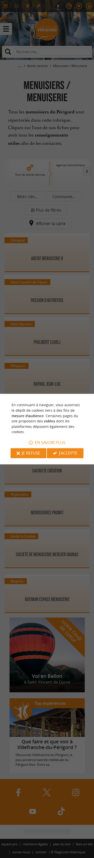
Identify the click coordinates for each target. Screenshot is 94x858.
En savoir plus (50, 442)
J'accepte (68, 453)
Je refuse (31, 453)
